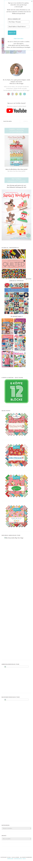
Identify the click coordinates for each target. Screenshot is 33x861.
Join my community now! (14, 19)
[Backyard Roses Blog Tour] (16, 667)
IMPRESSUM (10, 858)
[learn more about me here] (16, 76)
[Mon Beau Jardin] (16, 437)
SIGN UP (12, 33)
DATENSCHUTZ (18, 858)
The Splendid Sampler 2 (16, 316)
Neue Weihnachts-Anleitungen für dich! (16, 187)
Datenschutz (20, 38)
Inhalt (15, 38)
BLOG (24, 858)
